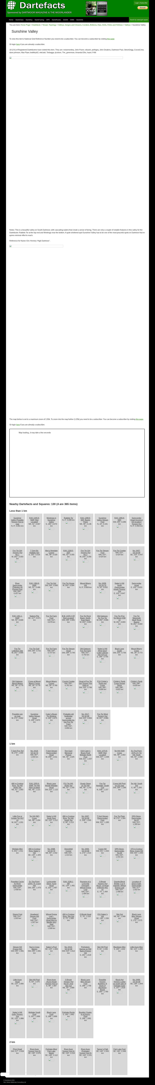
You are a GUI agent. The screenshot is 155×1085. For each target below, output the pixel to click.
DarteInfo (79, 20)
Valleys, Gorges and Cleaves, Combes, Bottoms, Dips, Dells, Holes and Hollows (90, 25)
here (18, 44)
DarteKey (29, 20)
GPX (48, 20)
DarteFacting (39, 20)
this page (110, 39)
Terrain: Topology (49, 25)
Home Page (25, 25)
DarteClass (19, 20)
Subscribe (143, 3)
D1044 (65, 20)
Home (11, 20)
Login (137, 3)
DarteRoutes (56, 20)
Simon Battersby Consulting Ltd (16, 1082)
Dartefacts (36, 25)
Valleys (127, 25)
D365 (72, 20)
